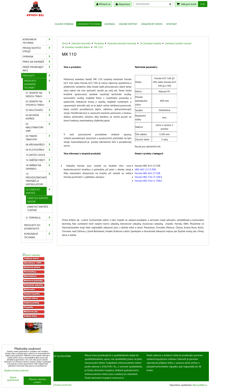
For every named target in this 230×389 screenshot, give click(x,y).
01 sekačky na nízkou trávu (34, 94)
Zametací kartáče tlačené (37, 208)
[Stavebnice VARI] (34, 263)
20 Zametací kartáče (33, 191)
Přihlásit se (104, 4)
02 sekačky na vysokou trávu (35, 103)
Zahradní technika (88, 23)
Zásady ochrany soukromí (58, 384)
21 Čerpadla (33, 217)
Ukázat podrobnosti (13, 378)
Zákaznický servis (151, 23)
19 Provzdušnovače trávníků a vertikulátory (36, 179)
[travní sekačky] (31, 255)
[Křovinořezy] (34, 272)
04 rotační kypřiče (32, 117)
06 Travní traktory (31, 137)
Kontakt (171, 23)
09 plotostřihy (35, 149)
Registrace (124, 4)
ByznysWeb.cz (200, 384)
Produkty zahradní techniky (30, 84)
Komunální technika (29, 41)
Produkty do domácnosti (32, 227)
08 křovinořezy (35, 144)
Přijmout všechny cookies (37, 381)
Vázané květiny (128, 23)
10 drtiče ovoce (35, 154)
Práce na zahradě (33, 61)
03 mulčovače (34, 110)
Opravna (28, 56)
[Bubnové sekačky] (34, 268)
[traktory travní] (34, 259)
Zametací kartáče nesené (37, 199)
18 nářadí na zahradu (33, 167)
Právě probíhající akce (33, 68)
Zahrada (109, 23)
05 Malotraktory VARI (34, 127)
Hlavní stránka (64, 23)
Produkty (29, 75)
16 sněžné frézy (35, 160)
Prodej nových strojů (32, 49)
